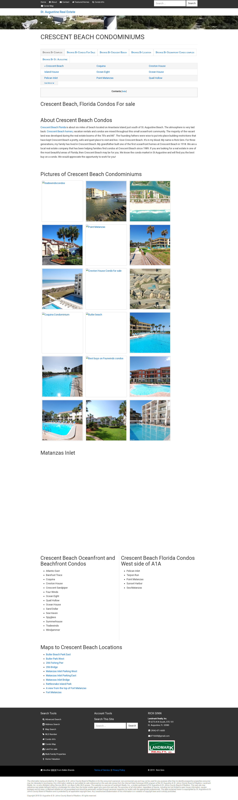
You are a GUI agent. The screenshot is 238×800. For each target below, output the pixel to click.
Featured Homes (81, 2)
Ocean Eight (103, 71)
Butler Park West (55, 658)
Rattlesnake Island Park (58, 683)
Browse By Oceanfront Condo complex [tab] (175, 52)
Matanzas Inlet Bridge (58, 679)
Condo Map (48, 6)
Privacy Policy (119, 770)
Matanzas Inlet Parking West (61, 671)
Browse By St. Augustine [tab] (55, 59)
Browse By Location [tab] (141, 52)
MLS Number (51, 734)
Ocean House (156, 71)
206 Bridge (52, 667)
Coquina (101, 65)
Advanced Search (53, 719)
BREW (53, 770)
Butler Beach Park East (58, 654)
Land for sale (51, 749)
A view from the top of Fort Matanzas (66, 688)
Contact (65, 2)
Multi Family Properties (55, 754)
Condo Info (99, 2)
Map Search (50, 729)
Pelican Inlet (51, 77)
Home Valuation (52, 759)
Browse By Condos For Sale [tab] (81, 52)
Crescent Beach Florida (53, 127)
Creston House (157, 65)
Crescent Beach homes (60, 131)
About (54, 2)
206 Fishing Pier (54, 662)
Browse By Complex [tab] (52, 52)
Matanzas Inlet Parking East (61, 675)
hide (124, 91)
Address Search (52, 724)
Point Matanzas (105, 77)
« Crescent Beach (54, 65)
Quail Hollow (155, 77)
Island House (51, 71)
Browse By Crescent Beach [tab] (113, 52)
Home (43, 2)
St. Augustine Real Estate (57, 12)
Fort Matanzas (54, 692)
